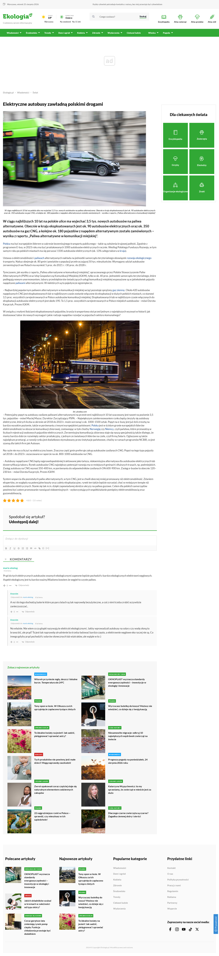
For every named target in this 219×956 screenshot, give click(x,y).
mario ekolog (28, 597)
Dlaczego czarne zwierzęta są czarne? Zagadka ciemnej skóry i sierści (128, 815)
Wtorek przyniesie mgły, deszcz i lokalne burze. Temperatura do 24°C (55, 681)
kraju (122, 250)
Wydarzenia (119, 909)
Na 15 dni (76, 22)
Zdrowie (117, 885)
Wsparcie (172, 909)
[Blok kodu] (35, 548)
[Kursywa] (10, 548)
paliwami (20, 283)
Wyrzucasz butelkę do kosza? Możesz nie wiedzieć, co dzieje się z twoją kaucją (130, 708)
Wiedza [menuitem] (152, 33)
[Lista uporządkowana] (23, 548)
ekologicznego (143, 258)
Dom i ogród (119, 874)
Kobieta (117, 880)
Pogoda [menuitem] (166, 33)
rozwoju (131, 258)
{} (43, 548)
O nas (170, 874)
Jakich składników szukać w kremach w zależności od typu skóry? (37, 904)
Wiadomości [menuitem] (13, 33)
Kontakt (171, 868)
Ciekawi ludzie (120, 903)
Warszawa (48, 22)
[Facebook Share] (131, 518)
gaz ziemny (118, 290)
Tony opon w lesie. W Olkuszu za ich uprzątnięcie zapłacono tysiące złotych (55, 708)
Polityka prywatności (178, 880)
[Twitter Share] (139, 518)
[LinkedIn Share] (147, 518)
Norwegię (95, 429)
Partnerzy (172, 903)
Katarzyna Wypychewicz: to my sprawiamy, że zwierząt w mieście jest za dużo (129, 789)
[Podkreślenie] (14, 548)
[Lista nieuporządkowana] (27, 548)
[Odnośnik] (39, 548)
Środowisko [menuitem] (31, 33)
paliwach (39, 258)
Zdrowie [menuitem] (96, 33)
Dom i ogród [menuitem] (64, 33)
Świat (35, 92)
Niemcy (109, 429)
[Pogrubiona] (6, 548)
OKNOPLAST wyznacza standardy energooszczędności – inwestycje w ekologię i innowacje (127, 682)
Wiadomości (23, 92)
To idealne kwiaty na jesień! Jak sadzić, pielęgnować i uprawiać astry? (54, 734)
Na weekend (65, 22)
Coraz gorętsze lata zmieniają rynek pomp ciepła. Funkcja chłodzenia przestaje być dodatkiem (37, 927)
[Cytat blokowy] (31, 548)
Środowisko (119, 891)
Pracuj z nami (174, 885)
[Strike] (19, 548)
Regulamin (172, 891)
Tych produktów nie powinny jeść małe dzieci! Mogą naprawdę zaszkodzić (55, 761)
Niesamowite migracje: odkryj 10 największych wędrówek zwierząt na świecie (127, 736)
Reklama (171, 897)
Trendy (116, 897)
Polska (6, 243)
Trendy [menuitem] (47, 33)
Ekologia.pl (8, 92)
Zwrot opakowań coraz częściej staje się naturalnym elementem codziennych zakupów (55, 789)
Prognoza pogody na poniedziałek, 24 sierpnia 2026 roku (127, 761)
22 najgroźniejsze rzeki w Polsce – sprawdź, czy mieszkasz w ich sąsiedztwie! (52, 816)
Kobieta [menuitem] (81, 33)
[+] (47, 548)
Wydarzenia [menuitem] (113, 33)
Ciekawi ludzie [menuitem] (134, 33)
